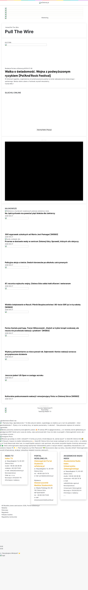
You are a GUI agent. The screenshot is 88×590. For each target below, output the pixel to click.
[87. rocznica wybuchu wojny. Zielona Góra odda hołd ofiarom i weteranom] (17, 268)
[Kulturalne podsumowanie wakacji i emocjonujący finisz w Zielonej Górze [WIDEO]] (17, 380)
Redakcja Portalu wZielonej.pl (14, 68)
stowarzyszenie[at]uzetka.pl (43, 500)
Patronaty (5, 510)
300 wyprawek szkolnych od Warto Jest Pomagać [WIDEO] (31, 234)
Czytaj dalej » (9, 83)
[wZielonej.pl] (44, 3)
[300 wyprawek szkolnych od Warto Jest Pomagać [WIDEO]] (17, 218)
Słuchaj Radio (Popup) (44, 130)
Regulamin (5, 512)
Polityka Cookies (7, 514)
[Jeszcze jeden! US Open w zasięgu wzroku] (16, 359)
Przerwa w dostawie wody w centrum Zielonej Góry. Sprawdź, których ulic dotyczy (42, 241)
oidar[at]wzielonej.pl (17, 470)
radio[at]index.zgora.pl (71, 483)
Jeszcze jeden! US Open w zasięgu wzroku (24, 375)
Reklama (4, 508)
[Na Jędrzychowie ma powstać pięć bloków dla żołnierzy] (27, 211)
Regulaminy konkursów (9, 517)
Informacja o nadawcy (12, 480)
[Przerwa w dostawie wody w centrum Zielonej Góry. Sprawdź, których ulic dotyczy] (12, 239)
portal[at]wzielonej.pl (46, 476)
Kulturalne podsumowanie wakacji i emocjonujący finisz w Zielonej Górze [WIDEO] (42, 396)
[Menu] (85, 3)
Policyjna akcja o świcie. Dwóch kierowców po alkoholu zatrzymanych (36, 262)
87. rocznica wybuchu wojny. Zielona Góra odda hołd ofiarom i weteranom (38, 283)
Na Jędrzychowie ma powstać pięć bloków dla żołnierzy (30, 213)
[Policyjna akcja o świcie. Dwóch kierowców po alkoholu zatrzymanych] (16, 247)
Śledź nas (13, 420)
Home (7, 27)
